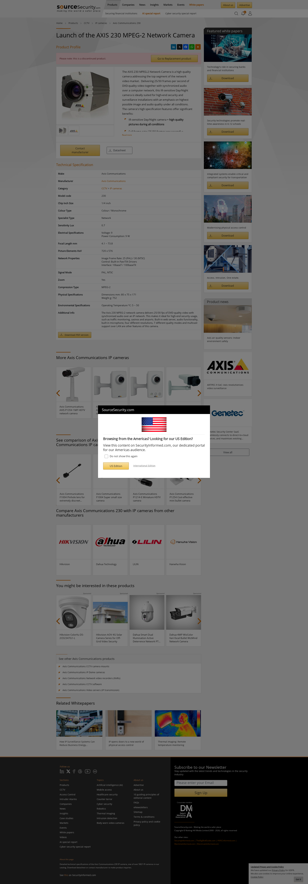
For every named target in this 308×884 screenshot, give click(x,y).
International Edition (144, 465)
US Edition (116, 466)
